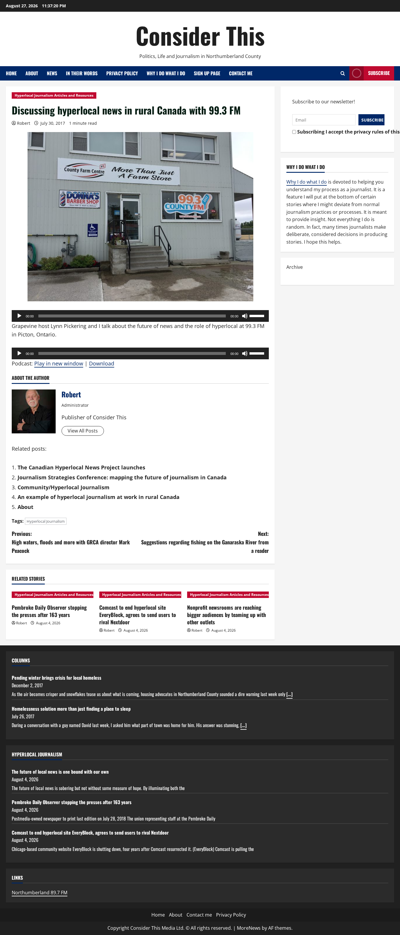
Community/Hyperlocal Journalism (64, 487)
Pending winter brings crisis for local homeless (56, 677)
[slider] (257, 315)
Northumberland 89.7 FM (39, 892)
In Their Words (82, 73)
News (52, 73)
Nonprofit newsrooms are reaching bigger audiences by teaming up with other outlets (226, 615)
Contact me (240, 73)
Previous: (71, 542)
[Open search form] (343, 73)
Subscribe (379, 72)
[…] (289, 694)
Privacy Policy (122, 73)
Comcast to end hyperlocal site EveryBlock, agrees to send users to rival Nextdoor (137, 615)
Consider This (200, 35)
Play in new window (58, 363)
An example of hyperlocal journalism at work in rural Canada (99, 496)
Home (11, 73)
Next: (205, 542)
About (31, 73)
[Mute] (245, 316)
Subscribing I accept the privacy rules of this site (339, 132)
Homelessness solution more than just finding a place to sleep (71, 708)
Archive (294, 267)
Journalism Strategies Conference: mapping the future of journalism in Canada (122, 477)
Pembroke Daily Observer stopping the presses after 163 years (49, 611)
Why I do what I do (166, 73)
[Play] (19, 316)
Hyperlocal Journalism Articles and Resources (54, 95)
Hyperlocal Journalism (46, 521)
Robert (23, 123)
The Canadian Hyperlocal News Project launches (81, 467)
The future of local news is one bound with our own (60, 771)
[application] (140, 316)
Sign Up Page (207, 73)
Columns (21, 660)
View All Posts (83, 431)
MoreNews (249, 928)
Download (101, 363)
